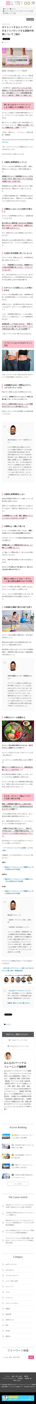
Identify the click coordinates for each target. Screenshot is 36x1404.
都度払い (8, 1336)
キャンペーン (10, 1286)
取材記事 (8, 1314)
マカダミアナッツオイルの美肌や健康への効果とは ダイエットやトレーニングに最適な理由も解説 (20, 1240)
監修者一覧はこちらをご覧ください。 (19, 1003)
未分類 (8, 1331)
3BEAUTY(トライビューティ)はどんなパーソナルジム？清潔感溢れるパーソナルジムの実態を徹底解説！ (20, 1223)
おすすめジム (10, 1270)
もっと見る (18, 1184)
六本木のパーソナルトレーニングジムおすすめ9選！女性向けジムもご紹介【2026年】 (20, 1206)
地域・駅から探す (17, 1376)
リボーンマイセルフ (12, 1303)
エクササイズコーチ (12, 1275)
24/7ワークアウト (11, 1264)
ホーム (8, 1376)
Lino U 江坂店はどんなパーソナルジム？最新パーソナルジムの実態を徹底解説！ (20, 1231)
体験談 (8, 1308)
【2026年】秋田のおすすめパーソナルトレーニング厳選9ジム (20, 1214)
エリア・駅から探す (12, 1281)
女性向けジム (10, 1320)
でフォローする (19, 1040)
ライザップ (9, 1297)
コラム (6, 42)
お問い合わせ (17, 1380)
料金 (7, 1325)
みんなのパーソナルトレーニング (19, 990)
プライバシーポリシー (9, 1378)
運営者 (26, 1376)
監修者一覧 (28, 1378)
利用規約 (20, 1378)
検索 (31, 1357)
